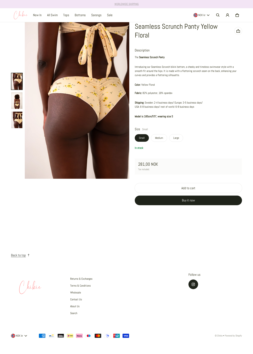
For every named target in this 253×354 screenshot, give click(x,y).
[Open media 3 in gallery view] (16, 120)
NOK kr (201, 15)
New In (37, 15)
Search (73, 313)
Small (142, 138)
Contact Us (76, 299)
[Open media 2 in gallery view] (16, 100)
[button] (218, 15)
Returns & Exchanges (81, 279)
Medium (159, 138)
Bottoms (80, 15)
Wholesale (75, 292)
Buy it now (188, 200)
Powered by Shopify (233, 335)
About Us (75, 306)
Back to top (18, 255)
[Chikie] (21, 15)
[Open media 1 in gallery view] (16, 81)
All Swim (52, 15)
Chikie (220, 335)
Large (176, 138)
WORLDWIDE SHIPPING (126, 4)
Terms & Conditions (80, 285)
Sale (110, 15)
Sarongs (96, 15)
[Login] (227, 15)
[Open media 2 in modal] (77, 100)
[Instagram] (193, 284)
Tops (66, 15)
